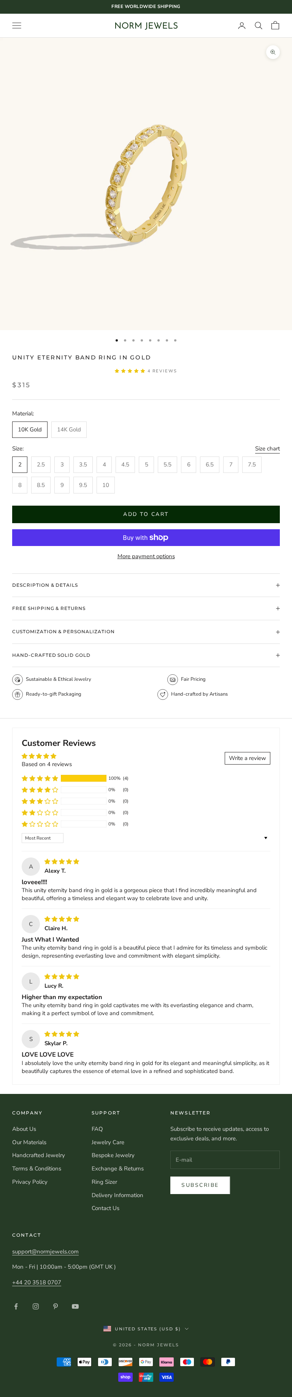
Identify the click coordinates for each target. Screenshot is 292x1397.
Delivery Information (117, 1195)
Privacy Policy (30, 1182)
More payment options (146, 556)
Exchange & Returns (118, 1168)
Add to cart (146, 514)
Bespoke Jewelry (113, 1155)
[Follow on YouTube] (75, 1306)
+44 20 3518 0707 (36, 1282)
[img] (61, 861)
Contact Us (105, 1208)
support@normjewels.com (45, 1251)
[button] (131, 371)
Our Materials (29, 1142)
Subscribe (200, 1185)
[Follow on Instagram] (36, 1306)
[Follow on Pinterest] (55, 1306)
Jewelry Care (108, 1142)
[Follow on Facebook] (16, 1306)
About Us (24, 1129)
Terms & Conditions (36, 1168)
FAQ (97, 1129)
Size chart (267, 448)
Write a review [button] (247, 758)
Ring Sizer (104, 1182)
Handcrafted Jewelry (38, 1155)
